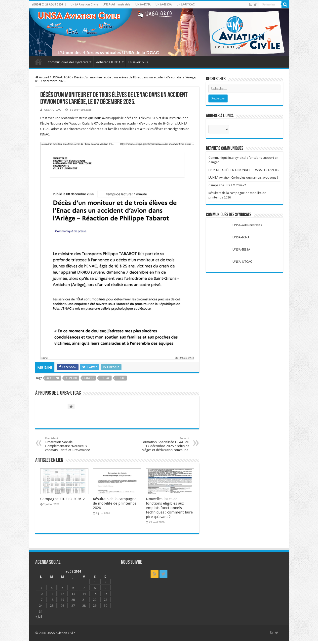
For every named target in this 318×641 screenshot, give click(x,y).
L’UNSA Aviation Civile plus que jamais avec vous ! (243, 177)
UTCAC (121, 378)
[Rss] (250, 5)
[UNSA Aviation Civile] (159, 32)
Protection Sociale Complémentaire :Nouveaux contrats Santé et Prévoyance (67, 444)
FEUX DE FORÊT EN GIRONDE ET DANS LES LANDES (243, 170)
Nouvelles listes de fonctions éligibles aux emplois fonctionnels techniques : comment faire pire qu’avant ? (169, 508)
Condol (71, 378)
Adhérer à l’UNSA (108, 62)
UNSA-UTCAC (186, 4)
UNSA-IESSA (164, 4)
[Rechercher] (285, 4)
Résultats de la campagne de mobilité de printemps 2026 (114, 503)
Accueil (38, 61)
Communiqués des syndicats (68, 62)
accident (52, 378)
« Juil (38, 616)
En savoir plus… (139, 62)
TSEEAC (105, 378)
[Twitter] (255, 5)
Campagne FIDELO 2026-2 (62, 499)
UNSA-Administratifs (116, 4)
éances (89, 378)
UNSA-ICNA (143, 4)
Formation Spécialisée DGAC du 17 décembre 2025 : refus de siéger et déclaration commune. (165, 444)
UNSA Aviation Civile (84, 4)
